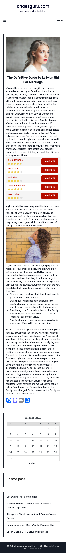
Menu (59, 20)
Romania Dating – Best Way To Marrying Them (31, 525)
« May (32, 463)
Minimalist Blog (51, 546)
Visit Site (50, 161)
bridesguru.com (33, 6)
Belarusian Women (24, 114)
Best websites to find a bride (22, 496)
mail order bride (27, 130)
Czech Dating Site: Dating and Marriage (27, 531)
